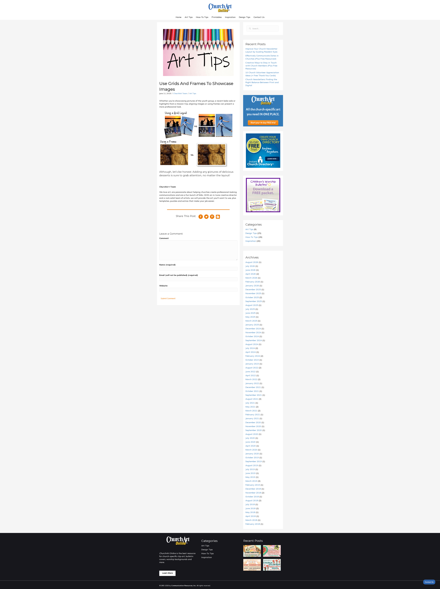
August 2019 (251, 465)
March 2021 (251, 410)
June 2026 (250, 270)
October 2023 (252, 360)
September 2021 (253, 395)
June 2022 (250, 371)
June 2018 (250, 508)
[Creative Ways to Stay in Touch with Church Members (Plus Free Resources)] (252, 564)
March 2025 (251, 320)
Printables (217, 17)
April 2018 (250, 516)
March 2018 (251, 520)
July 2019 (250, 469)
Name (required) (167, 264)
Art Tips (189, 17)
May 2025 (250, 317)
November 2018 (253, 492)
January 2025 (252, 324)
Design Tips (244, 17)
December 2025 (253, 289)
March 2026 (251, 277)
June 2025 (250, 313)
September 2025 (253, 301)
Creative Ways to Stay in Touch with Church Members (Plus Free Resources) (261, 65)
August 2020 (251, 434)
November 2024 (253, 332)
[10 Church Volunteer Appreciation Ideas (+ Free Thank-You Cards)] (272, 564)
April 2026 (250, 274)
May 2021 (250, 406)
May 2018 (250, 512)
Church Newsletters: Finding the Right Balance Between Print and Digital (262, 82)
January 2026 (252, 285)
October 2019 (252, 457)
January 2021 (252, 418)
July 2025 (250, 309)
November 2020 (253, 426)
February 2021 (252, 414)
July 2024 (250, 348)
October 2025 (252, 297)
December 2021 (253, 387)
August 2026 (251, 262)
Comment (164, 238)
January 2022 (252, 383)
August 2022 (251, 367)
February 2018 (252, 524)
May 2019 (250, 477)
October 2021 (252, 391)
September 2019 (253, 461)
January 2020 (252, 453)
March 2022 (251, 379)
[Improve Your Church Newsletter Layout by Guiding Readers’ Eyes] (252, 550)
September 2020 (253, 430)
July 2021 (250, 402)
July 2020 (250, 438)
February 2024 (252, 356)
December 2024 (253, 328)
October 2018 (252, 496)
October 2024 (252, 336)
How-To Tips (202, 17)
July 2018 (250, 504)
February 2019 (252, 485)
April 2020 (250, 445)
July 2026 (250, 266)
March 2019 (251, 481)
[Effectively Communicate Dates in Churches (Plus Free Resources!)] (272, 550)
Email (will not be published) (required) (178, 275)
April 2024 (250, 352)
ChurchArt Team (180, 93)
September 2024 (253, 340)
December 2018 (253, 488)
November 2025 (253, 293)
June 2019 (250, 473)
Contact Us (259, 17)
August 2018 (251, 500)
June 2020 (250, 442)
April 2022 (250, 375)
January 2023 (252, 363)
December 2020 (253, 422)
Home (178, 17)
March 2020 (251, 449)
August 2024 (251, 344)
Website (163, 285)
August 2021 (251, 399)
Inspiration (230, 17)
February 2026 (252, 281)
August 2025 (251, 305)
